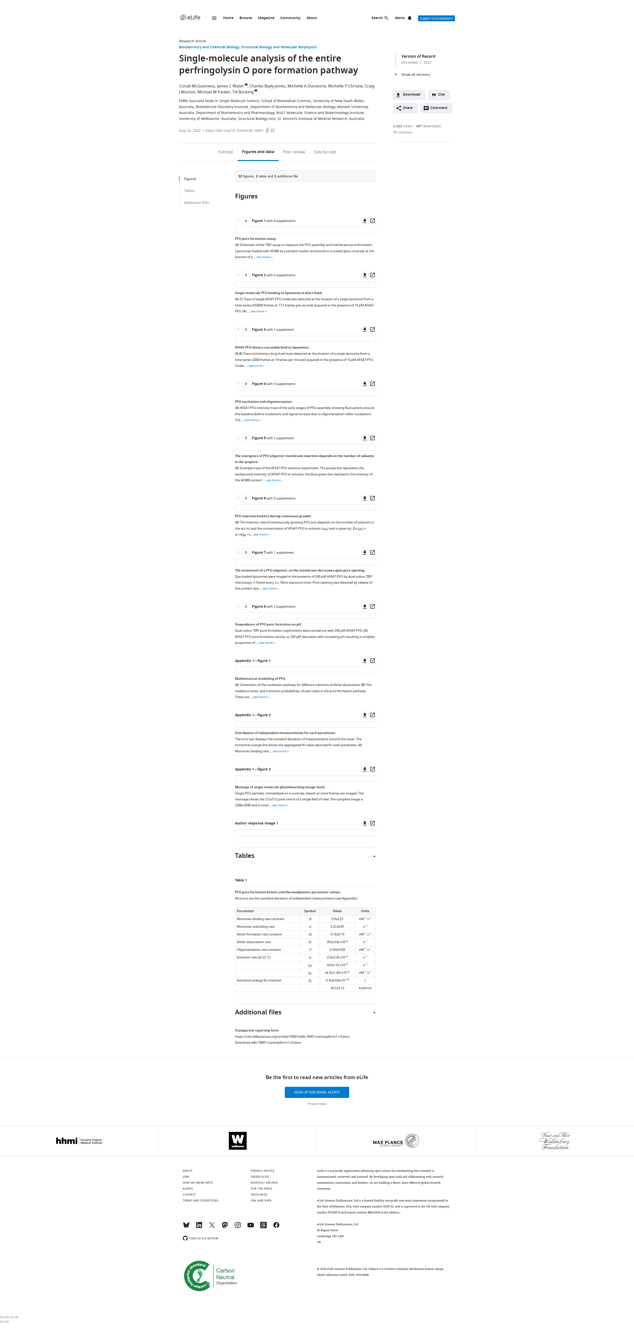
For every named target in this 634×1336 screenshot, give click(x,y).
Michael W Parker (213, 92)
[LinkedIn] (199, 1227)
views (402, 126)
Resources (259, 1195)
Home (228, 18)
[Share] (7, 1317)
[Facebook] (276, 1227)
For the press (261, 1189)
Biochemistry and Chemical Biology (209, 47)
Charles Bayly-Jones (267, 86)
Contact (189, 1195)
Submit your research (436, 19)
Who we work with (198, 1183)
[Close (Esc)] (2, 1317)
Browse (245, 18)
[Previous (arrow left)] (2, 1321)
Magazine (266, 18)
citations (402, 132)
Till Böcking (243, 92)
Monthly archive (264, 1183)
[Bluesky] (186, 1227)
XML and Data (261, 1200)
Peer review (294, 152)
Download (411, 95)
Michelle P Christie (345, 86)
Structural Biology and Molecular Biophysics (279, 47)
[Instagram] (237, 1227)
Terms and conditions (200, 1200)
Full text (225, 152)
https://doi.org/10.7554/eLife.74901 (235, 130)
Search (377, 18)
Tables (189, 190)
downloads (428, 126)
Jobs (186, 1177)
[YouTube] (250, 1227)
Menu (214, 18)
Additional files (196, 202)
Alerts (400, 18)
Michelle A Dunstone (307, 86)
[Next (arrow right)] (7, 1321)
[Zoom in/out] (17, 1317)
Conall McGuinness (197, 86)
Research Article (192, 41)
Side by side (325, 152)
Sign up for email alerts (317, 1092)
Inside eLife (260, 1177)
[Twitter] (212, 1227)
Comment (440, 109)
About (312, 18)
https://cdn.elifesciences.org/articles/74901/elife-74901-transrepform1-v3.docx (292, 1036)
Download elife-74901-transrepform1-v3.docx (268, 1042)
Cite (441, 95)
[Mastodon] (224, 1227)
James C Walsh (230, 86)
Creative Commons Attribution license (409, 1269)
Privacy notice (317, 1104)
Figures (258, 152)
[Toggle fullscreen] (12, 1317)
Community (290, 18)
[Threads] (263, 1227)
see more (263, 257)
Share (408, 108)
